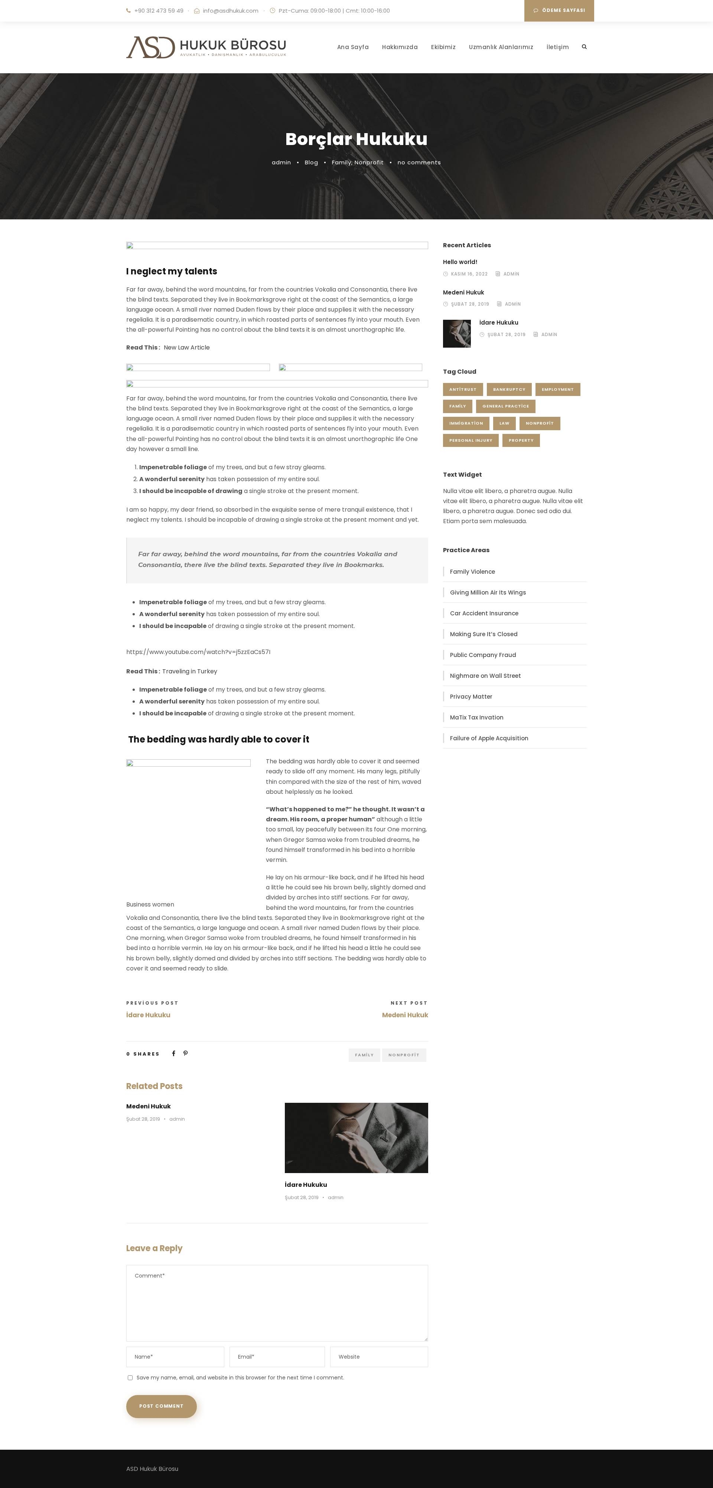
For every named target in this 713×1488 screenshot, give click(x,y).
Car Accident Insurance (484, 613)
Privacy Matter (471, 696)
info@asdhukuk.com (230, 11)
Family (341, 162)
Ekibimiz (443, 47)
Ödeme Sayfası (563, 10)
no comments (419, 162)
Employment (558, 389)
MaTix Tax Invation (477, 717)
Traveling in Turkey (189, 671)
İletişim (558, 47)
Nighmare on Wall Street (485, 676)
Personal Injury (470, 440)
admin (281, 162)
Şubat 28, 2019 (143, 1119)
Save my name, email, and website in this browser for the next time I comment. (240, 1377)
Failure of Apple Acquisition (489, 738)
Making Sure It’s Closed (484, 634)
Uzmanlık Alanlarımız (501, 47)
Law (504, 423)
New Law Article (187, 347)
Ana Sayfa (353, 47)
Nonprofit (369, 162)
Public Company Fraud (483, 655)
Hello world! (460, 262)
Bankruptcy (509, 389)
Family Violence (472, 572)
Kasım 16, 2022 (469, 274)
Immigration (466, 423)
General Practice (505, 406)
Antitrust (463, 389)
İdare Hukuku (306, 1185)
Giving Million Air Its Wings (488, 592)
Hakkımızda (400, 47)
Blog (311, 162)
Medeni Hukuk (148, 1106)
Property (521, 440)
